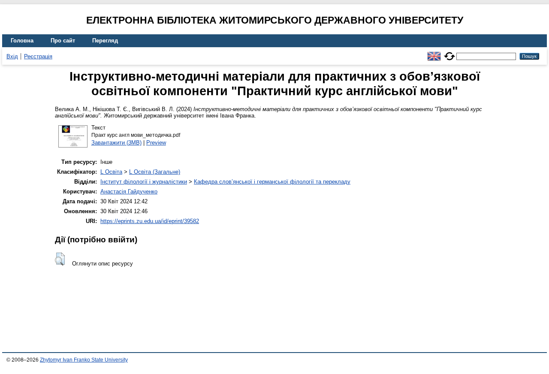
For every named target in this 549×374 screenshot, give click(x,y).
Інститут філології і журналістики (143, 181)
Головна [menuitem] (22, 40)
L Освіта (111, 172)
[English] (434, 52)
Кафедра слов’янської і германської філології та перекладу (272, 181)
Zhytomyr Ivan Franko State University (84, 359)
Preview (156, 142)
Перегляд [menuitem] (105, 40)
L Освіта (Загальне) (154, 172)
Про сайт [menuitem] (63, 40)
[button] (60, 259)
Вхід (12, 56)
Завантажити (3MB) (116, 142)
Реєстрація (38, 56)
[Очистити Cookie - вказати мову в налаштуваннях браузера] (449, 52)
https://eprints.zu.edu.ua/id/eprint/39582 (149, 221)
